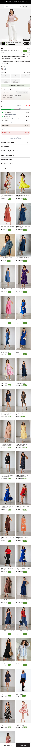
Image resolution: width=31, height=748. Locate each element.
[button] (13, 6)
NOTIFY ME (23, 745)
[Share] (23, 6)
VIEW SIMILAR (8, 745)
